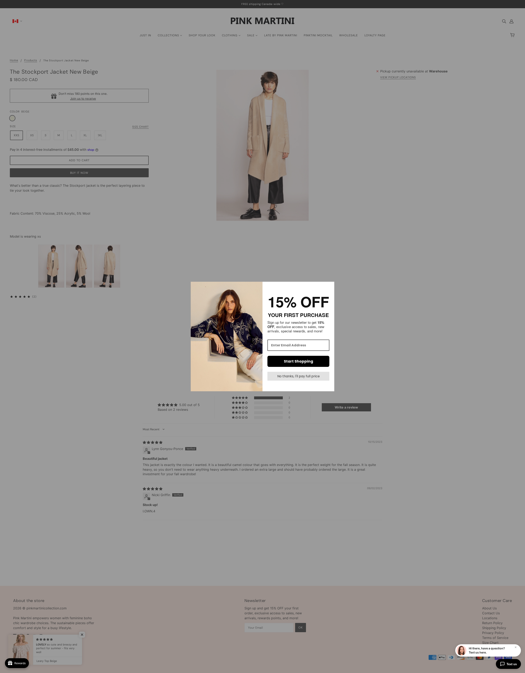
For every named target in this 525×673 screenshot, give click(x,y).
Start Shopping (298, 361)
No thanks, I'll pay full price (298, 376)
